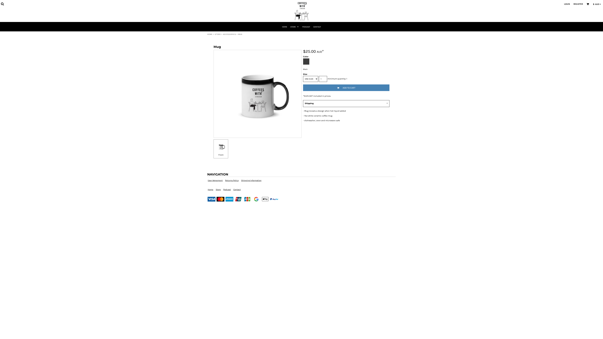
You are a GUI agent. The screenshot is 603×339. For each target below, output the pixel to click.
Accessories (229, 34)
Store (218, 34)
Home (209, 34)
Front (220, 155)
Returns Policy (232, 180)
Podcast (227, 189)
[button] (2, 3)
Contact (237, 189)
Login (567, 4)
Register (578, 4)
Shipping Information (251, 180)
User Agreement (215, 180)
